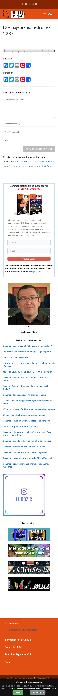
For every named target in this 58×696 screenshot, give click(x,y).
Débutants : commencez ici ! (25, 678)
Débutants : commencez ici (16, 357)
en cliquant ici (34, 271)
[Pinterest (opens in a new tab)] (29, 4)
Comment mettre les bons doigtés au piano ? (24, 446)
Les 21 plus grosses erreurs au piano (20, 426)
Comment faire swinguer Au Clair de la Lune (24, 395)
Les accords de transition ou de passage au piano (27, 351)
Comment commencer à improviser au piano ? (25, 452)
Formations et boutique (18, 639)
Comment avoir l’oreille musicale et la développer (27, 441)
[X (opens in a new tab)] (22, 4)
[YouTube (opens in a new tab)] (35, 4)
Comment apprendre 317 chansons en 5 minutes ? (27, 346)
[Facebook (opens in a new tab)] (26, 4)
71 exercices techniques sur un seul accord (24, 415)
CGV (7, 661)
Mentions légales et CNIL (19, 654)
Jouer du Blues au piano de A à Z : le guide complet (27, 371)
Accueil (9, 678)
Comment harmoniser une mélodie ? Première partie (28, 458)
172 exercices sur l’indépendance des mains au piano (29, 409)
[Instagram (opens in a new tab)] (32, 4)
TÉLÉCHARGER (29, 259)
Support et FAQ (13, 647)
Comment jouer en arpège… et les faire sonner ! (26, 420)
